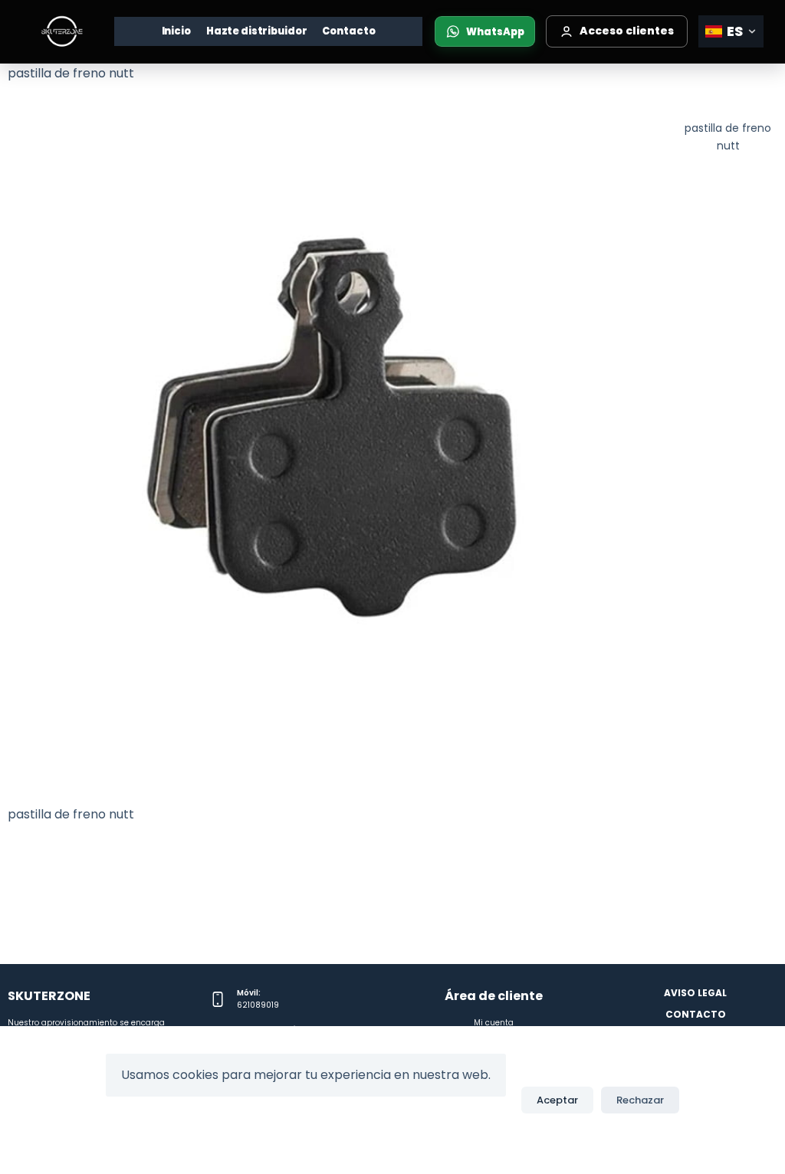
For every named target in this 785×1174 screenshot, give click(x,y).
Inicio (176, 31)
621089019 (258, 1005)
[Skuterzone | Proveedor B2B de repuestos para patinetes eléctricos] (61, 31)
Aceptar (557, 1100)
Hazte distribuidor (256, 31)
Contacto (348, 31)
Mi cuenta (494, 1022)
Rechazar (640, 1100)
